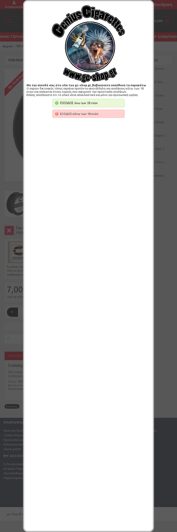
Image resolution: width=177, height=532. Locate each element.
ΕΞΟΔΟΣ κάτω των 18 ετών (79, 113)
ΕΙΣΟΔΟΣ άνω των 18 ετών (79, 103)
